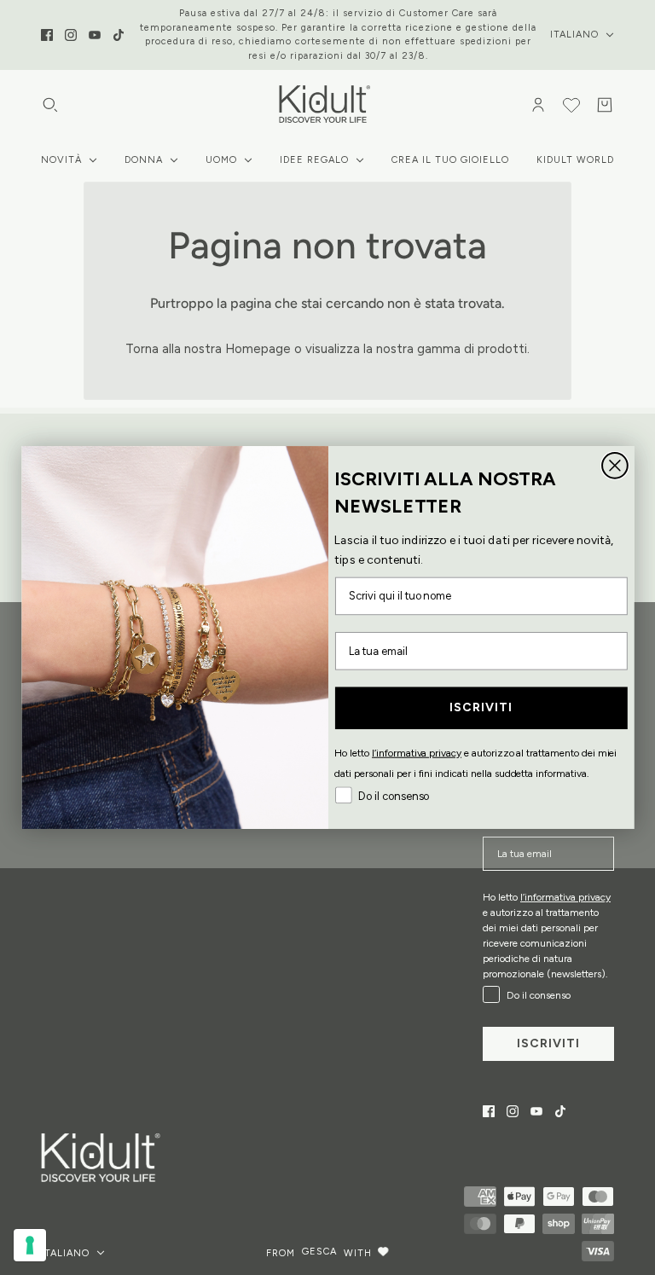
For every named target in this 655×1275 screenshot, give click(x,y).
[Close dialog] (615, 465)
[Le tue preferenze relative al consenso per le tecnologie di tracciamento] (30, 1245)
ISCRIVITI (480, 707)
